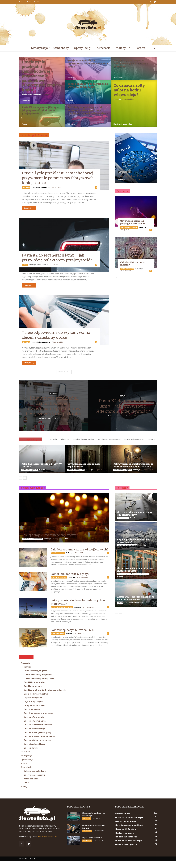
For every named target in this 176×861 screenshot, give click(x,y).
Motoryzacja (39, 48)
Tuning (24, 786)
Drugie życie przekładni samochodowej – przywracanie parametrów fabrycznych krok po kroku (59, 177)
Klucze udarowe (31, 748)
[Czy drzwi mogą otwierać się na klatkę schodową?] (136, 564)
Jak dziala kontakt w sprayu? (71, 574)
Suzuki (26, 783)
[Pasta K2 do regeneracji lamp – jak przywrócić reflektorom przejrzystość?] (42, 118)
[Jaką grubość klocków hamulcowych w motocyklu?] (33, 608)
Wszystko (53, 439)
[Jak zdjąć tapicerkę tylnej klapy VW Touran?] (42, 459)
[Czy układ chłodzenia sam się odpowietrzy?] (88, 459)
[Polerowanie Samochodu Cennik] (73, 828)
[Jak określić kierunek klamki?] (136, 252)
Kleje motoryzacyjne (33, 702)
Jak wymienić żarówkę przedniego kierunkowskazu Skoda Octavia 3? (133, 465)
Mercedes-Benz (125, 172)
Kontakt (36, 2)
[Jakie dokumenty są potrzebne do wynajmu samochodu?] (88, 94)
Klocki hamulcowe (31, 709)
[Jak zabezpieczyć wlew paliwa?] (33, 637)
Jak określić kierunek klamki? (132, 263)
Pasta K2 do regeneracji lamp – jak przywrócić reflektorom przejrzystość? (57, 257)
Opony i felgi (82, 48)
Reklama (28, 2)
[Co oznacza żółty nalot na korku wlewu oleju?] (134, 103)
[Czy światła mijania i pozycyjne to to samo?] (136, 211)
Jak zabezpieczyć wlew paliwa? (72, 630)
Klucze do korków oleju (34, 729)
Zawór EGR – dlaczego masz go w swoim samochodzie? (135, 598)
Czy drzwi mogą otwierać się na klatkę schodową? (135, 569)
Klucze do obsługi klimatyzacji (37, 732)
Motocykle (123, 48)
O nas (21, 2)
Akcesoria (104, 48)
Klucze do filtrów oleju (33, 717)
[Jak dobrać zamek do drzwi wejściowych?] (33, 557)
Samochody (61, 48)
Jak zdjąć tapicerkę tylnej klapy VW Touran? (42, 465)
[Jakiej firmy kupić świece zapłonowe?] (64, 518)
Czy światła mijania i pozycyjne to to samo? (132, 222)
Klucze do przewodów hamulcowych (40, 736)
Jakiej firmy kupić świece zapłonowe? (50, 535)
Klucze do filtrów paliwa (76, 470)
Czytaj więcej (29, 208)
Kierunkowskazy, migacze (134, 439)
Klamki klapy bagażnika (29, 470)
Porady (140, 48)
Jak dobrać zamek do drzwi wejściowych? (79, 549)
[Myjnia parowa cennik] (73, 840)
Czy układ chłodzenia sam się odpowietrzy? (83, 465)
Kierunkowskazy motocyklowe (109, 439)
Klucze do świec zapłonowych (32, 539)
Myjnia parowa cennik (92, 837)
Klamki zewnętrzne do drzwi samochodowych (44, 690)
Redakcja (117, 99)
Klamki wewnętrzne (127, 269)
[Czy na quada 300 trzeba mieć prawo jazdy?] (136, 536)
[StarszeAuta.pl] (88, 24)
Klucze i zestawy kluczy (34, 744)
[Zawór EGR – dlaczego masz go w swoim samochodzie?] (136, 593)
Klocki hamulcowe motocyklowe (61, 607)
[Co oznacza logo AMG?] (136, 159)
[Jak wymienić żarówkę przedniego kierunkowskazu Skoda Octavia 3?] (134, 459)
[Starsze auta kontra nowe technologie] (73, 816)
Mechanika (26, 101)
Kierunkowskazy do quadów (83, 439)
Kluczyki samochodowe (34, 775)
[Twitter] (155, 1)
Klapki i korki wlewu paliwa (123, 124)
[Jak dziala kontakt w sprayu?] (33, 581)
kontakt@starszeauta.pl (47, 836)
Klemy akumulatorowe (58, 577)
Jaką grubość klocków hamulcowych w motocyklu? (78, 602)
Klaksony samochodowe (129, 227)
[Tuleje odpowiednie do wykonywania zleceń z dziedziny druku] (88, 71)
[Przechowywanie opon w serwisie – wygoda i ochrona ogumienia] (134, 71)
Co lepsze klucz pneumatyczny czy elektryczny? (134, 513)
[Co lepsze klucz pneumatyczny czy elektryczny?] (136, 507)
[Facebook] (151, 1)
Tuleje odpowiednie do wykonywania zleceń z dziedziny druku (56, 335)
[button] (154, 48)
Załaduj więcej (63, 372)
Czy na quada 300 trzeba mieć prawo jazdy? (133, 541)
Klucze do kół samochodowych (37, 725)
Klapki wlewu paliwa (58, 633)
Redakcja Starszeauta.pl (31, 94)
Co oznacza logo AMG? (130, 176)
